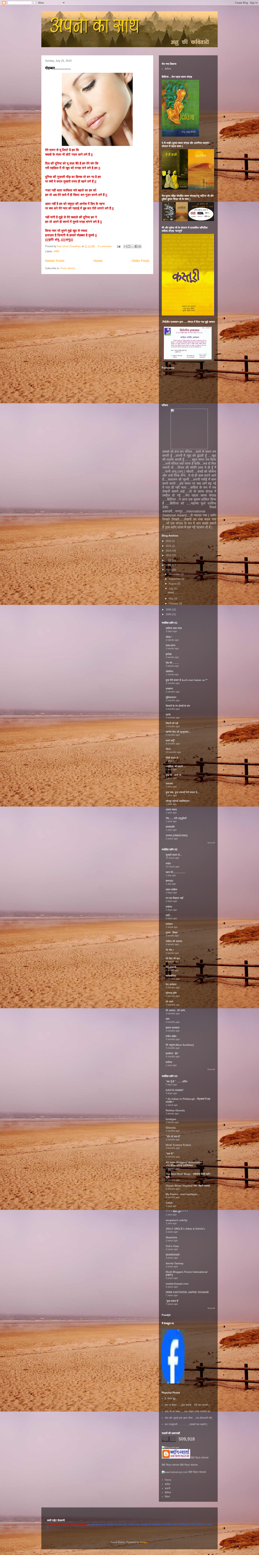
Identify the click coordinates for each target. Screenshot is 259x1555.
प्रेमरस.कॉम (171, 993)
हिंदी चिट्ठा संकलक (200, 1457)
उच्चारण (169, 688)
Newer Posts (54, 261)
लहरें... (169, 915)
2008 (169, 614)
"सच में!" (170, 1153)
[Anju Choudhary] (173, 1382)
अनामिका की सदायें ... (176, 766)
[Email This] (125, 246)
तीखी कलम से (172, 757)
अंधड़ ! (169, 636)
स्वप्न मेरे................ (175, 872)
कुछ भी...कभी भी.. (174, 775)
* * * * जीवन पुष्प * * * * (177, 1211)
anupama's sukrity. (177, 1220)
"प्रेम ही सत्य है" (173, 1136)
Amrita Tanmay (174, 1263)
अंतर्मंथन (169, 671)
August (173, 583)
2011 (169, 565)
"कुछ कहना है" (172, 1301)
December (175, 574)
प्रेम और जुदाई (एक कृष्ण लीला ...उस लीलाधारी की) (188, 1417)
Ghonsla (171, 1127)
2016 (169, 541)
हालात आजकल (172, 1027)
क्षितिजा (168, 68)
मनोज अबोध (171, 1036)
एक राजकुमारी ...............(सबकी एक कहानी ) (186, 1424)
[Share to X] (132, 246)
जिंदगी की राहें (172, 723)
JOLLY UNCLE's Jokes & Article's (185, 1228)
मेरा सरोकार (171, 984)
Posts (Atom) (67, 268)
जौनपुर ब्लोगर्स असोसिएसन (177, 801)
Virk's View (172, 1246)
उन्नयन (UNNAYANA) (177, 835)
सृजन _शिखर (172, 932)
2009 (169, 609)
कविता (56, 251)
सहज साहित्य (171, 889)
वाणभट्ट (169, 880)
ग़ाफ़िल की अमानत (174, 941)
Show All (211, 843)
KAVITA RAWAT (175, 1090)
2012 (169, 560)
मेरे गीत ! (170, 950)
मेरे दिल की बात (173, 958)
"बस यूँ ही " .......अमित (176, 1081)
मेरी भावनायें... (172, 967)
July (171, 588)
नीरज (168, 749)
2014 (169, 550)
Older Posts (140, 261)
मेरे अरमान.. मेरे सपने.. (176, 1010)
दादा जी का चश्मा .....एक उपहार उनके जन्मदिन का (187, 1411)
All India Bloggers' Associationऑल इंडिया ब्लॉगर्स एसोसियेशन (184, 1164)
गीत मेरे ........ (172, 662)
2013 (169, 555)
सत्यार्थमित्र (171, 975)
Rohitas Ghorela (175, 1110)
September (175, 578)
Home (98, 261)
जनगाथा (169, 783)
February (174, 603)
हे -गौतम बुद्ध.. (171, 1398)
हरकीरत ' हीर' (172, 1053)
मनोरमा (169, 906)
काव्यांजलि (170, 826)
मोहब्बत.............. (58, 68)
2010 (169, 569)
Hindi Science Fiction (178, 1145)
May (171, 598)
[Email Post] (118, 246)
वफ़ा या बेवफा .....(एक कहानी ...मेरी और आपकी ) (187, 1405)
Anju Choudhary (169, 1328)
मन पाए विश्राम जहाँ (174, 898)
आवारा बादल (171, 809)
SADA (169, 1203)
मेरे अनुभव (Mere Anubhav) (180, 1044)
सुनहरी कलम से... (174, 854)
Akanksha (171, 1237)
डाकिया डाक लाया (174, 628)
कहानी (167, 1488)
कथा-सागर (170, 645)
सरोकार (169, 924)
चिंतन (167, 1496)
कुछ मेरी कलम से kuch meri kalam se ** (186, 680)
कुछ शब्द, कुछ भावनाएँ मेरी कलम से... (182, 792)
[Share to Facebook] (136, 246)
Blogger (144, 1542)
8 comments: (105, 246)
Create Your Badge (170, 1385)
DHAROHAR (173, 1254)
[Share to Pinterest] (140, 246)
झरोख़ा (169, 654)
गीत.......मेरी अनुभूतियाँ (176, 818)
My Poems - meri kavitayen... (183, 1194)
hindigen (171, 1119)
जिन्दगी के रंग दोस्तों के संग (178, 705)
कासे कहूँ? (170, 740)
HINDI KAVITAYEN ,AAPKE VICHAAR (187, 1292)
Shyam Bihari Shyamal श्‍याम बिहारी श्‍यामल (188, 1185)
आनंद (168, 714)
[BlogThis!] (129, 246)
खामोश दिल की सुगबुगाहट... (178, 731)
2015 (169, 545)
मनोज (168, 863)
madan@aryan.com (177, 1283)
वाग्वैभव (169, 1062)
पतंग (168, 1019)
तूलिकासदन (171, 697)
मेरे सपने (169, 1001)
